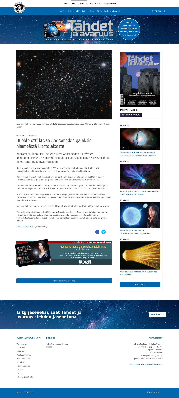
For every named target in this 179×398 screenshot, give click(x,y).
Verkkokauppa (110, 3)
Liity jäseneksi (157, 314)
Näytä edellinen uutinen (64, 281)
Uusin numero (22, 343)
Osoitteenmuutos (23, 354)
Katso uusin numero (131, 115)
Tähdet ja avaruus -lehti (28, 338)
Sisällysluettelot (23, 365)
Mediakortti (21, 362)
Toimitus (20, 369)
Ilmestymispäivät (23, 358)
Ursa (66, 3)
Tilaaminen (20, 347)
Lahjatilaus (20, 351)
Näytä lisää (140, 284)
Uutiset (63, 11)
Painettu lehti (74, 11)
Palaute (19, 373)
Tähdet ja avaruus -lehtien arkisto (57, 345)
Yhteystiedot (156, 338)
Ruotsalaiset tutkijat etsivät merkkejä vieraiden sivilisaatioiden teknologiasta (138, 154)
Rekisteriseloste (153, 392)
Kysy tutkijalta (96, 11)
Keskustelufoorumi (112, 11)
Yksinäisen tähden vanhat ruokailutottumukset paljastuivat (135, 232)
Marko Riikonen (31, 135)
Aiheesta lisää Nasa (25, 226)
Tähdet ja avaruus (79, 3)
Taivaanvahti (95, 3)
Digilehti (84, 11)
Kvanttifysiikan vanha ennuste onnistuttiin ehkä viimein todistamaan (140, 193)
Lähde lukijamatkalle (24, 376)
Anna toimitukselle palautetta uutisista (146, 364)
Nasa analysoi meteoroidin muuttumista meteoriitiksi (138, 273)
